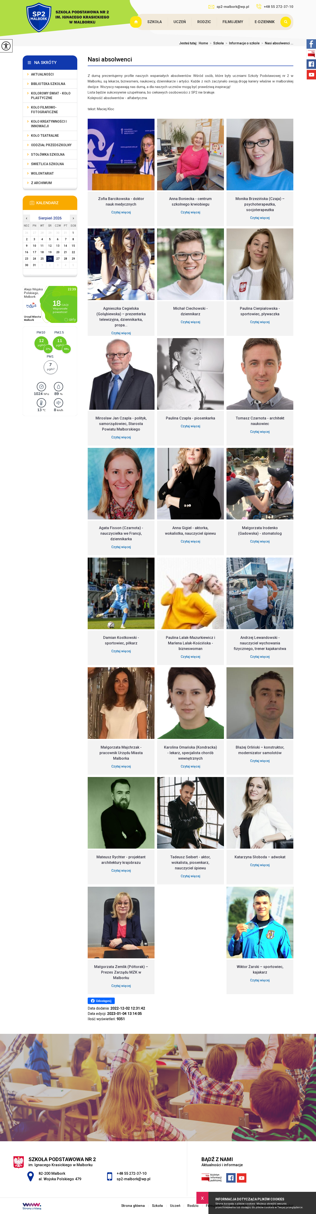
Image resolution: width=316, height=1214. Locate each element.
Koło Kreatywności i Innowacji (49, 124)
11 (42, 245)
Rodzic (204, 22)
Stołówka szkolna (48, 154)
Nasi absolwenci (110, 59)
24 (34, 258)
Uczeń (179, 22)
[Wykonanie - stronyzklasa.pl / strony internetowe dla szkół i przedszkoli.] (32, 1207)
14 (65, 245)
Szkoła (154, 22)
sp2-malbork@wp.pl (233, 7)
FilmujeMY (233, 22)
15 (73, 245)
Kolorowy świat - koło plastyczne (51, 95)
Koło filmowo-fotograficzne (44, 110)
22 (73, 252)
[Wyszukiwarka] (286, 22)
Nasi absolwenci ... (277, 43)
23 (26, 258)
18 (42, 252)
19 (50, 252)
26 (50, 258)
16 (26, 252)
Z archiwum (41, 183)
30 (26, 265)
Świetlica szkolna (47, 164)
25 (42, 258)
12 (50, 245)
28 (65, 258)
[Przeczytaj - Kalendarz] (57, 204)
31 (34, 265)
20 (57, 252)
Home (203, 43)
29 (73, 258)
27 (57, 258)
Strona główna (136, 22)
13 (57, 245)
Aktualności (42, 74)
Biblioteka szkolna (48, 84)
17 (34, 252)
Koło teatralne (45, 135)
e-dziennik (265, 22)
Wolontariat (42, 173)
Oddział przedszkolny (51, 145)
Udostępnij (104, 1001)
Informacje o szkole (243, 43)
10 (34, 245)
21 (65, 252)
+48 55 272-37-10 (278, 7)
